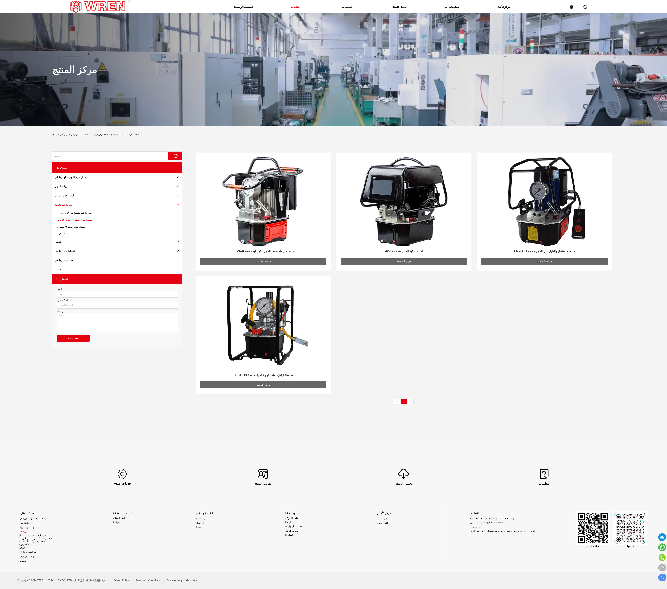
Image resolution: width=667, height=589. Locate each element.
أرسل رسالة (73, 338)
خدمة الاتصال (399, 6)
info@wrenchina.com (493, 522)
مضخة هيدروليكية (101, 134)
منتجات (295, 6)
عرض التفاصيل (263, 261)
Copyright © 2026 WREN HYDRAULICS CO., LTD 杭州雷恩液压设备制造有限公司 (61, 580)
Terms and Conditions (148, 580)
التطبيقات (347, 6)
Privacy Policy (121, 580)
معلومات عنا (451, 6)
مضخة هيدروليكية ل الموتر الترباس (72, 134)
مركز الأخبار (504, 6)
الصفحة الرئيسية (243, 6)
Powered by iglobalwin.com (182, 580)
